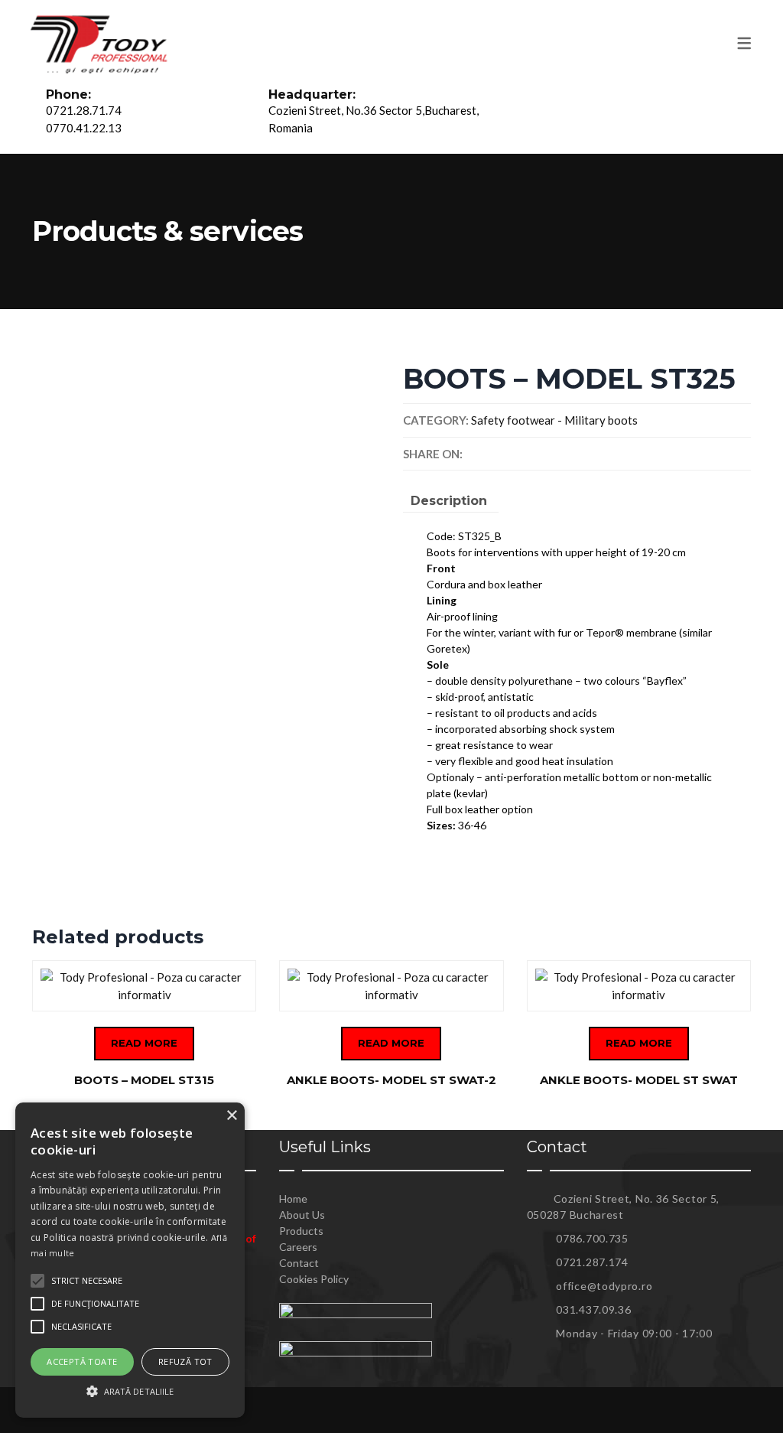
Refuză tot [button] (185, 1361)
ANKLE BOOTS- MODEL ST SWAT (639, 1080)
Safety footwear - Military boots (554, 420)
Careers (298, 1246)
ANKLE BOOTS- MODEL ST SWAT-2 (391, 1080)
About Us (302, 1214)
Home (293, 1198)
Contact (299, 1262)
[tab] (449, 503)
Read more (144, 1043)
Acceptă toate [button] (82, 1361)
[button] (130, 1391)
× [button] (231, 1116)
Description (449, 500)
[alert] (130, 1260)
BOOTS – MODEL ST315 (144, 1080)
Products (301, 1230)
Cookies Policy (314, 1278)
